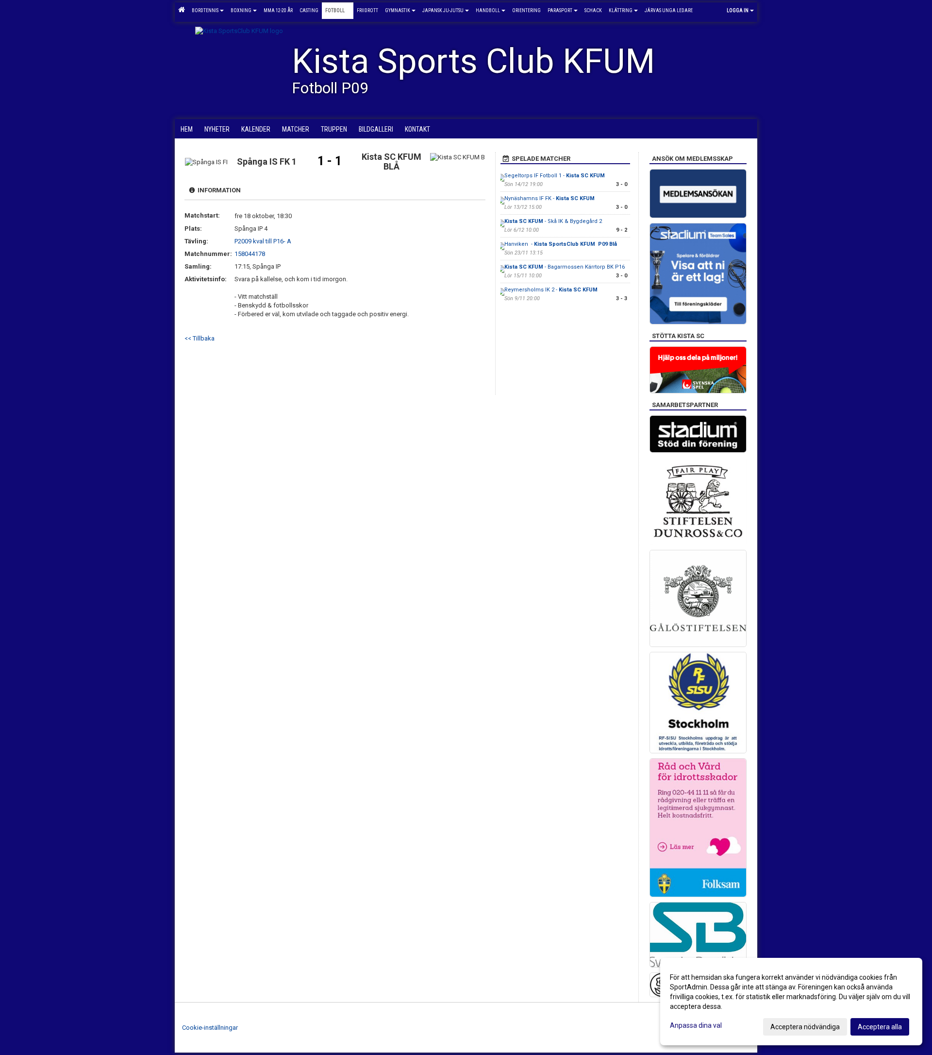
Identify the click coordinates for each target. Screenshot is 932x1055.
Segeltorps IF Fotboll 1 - (554, 175)
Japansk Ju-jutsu (443, 10)
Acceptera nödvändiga (805, 1027)
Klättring (620, 10)
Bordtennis (205, 10)
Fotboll (335, 10)
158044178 (249, 253)
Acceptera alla (880, 1027)
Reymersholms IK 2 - (551, 290)
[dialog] (791, 1001)
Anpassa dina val (696, 1025)
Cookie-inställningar (210, 1027)
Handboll (488, 10)
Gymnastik (397, 10)
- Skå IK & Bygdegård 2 (553, 221)
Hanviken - (560, 244)
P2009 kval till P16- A (262, 241)
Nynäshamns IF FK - (549, 198)
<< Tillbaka (199, 338)
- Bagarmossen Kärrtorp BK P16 (564, 267)
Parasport (560, 10)
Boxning (241, 10)
